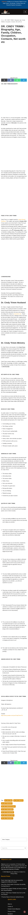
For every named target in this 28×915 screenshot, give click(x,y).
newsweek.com (17, 313)
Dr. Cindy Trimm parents (7, 818)
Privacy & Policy (12, 911)
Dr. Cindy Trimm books (7, 803)
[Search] (25, 848)
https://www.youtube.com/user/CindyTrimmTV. (12, 715)
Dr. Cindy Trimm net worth (8, 815)
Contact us (10, 906)
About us (10, 904)
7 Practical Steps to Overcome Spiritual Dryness (12, 897)
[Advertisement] (14, 62)
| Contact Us (22, 871)
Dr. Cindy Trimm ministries (7, 812)
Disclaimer (10, 913)
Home (2, 20)
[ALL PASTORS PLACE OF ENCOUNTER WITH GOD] (5, 12)
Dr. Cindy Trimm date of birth (8, 806)
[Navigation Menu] (25, 12)
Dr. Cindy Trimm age (18, 800)
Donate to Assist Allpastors (14, 909)
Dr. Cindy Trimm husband (7, 809)
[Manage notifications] (24, 912)
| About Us (16, 871)
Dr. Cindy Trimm (8, 800)
